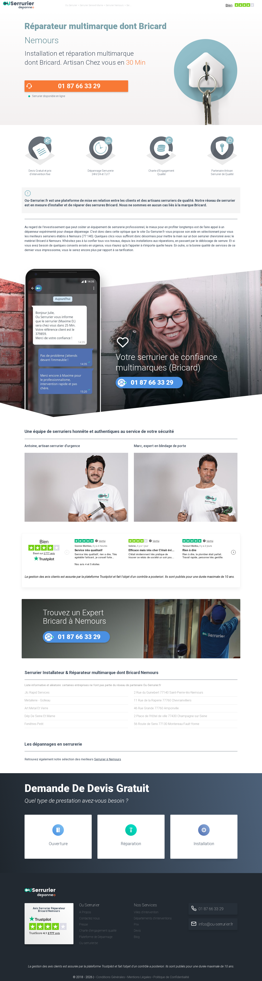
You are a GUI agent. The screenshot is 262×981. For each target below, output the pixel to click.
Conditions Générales (110, 977)
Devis (137, 930)
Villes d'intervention (146, 912)
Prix (136, 924)
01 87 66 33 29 (79, 86)
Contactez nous (89, 918)
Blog (137, 937)
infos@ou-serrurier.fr (216, 924)
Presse (83, 924)
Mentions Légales (139, 977)
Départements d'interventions (153, 918)
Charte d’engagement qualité (97, 930)
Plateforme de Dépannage (95, 937)
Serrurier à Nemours (107, 759)
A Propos (85, 912)
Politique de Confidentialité (171, 977)
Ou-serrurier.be (88, 943)
